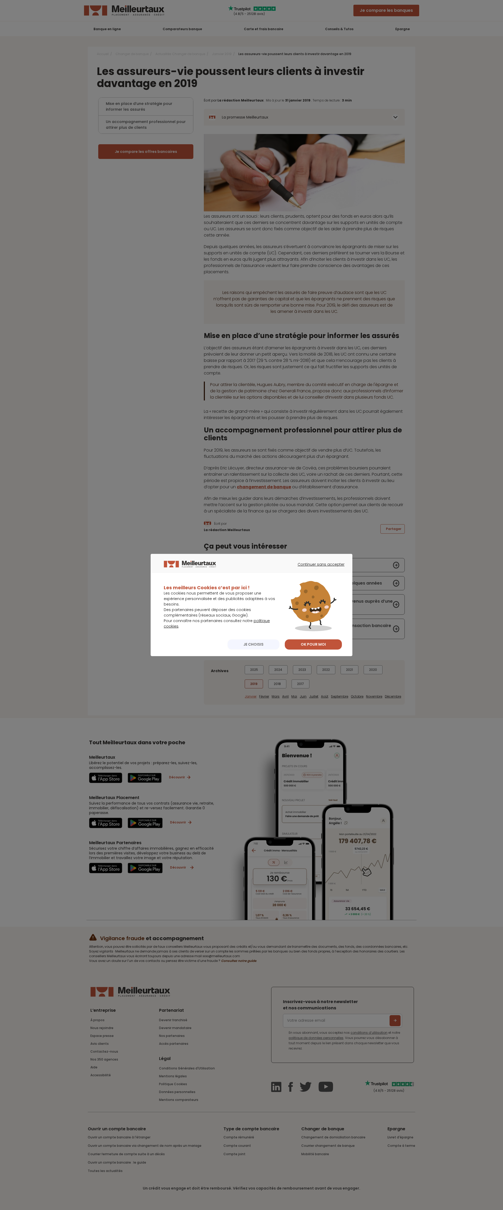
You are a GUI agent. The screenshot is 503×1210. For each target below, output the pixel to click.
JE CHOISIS (253, 644)
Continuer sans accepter (318, 569)
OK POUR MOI (313, 644)
